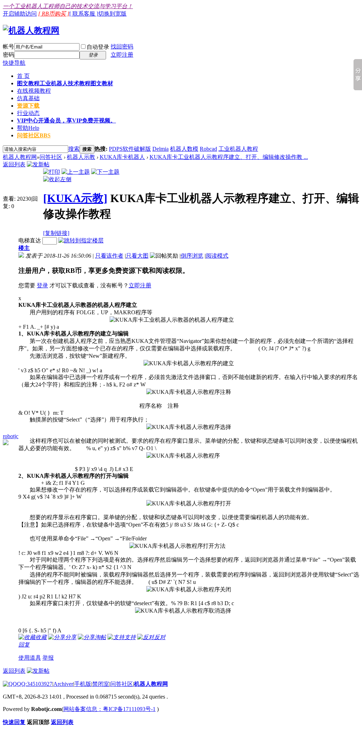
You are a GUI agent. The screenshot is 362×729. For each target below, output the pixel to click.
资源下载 (28, 106)
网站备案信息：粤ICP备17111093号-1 (109, 709)
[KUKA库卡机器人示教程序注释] (188, 392)
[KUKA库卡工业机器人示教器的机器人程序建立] (172, 320)
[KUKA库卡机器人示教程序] (183, 456)
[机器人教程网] (31, 30)
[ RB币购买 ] (53, 14)
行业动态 (28, 113)
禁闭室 (100, 684)
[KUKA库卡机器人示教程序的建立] (189, 363)
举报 (48, 658)
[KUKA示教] (75, 198)
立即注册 (122, 55)
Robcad (208, 149)
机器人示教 (81, 157)
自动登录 (98, 47)
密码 (8, 55)
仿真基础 (28, 98)
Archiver (63, 684)
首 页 (23, 76)
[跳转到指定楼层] (81, 240)
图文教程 (65, 83)
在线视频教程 (34, 91)
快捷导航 (14, 63)
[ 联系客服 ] (83, 14)
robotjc (10, 436)
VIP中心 (66, 120)
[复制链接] (56, 233)
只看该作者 (109, 256)
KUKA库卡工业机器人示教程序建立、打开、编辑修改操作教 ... (229, 157)
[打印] (51, 172)
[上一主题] (76, 172)
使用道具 (29, 658)
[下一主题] (105, 172)
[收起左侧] (57, 179)
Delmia (160, 149)
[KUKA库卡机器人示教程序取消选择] (183, 611)
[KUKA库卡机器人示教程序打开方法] (177, 546)
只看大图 (137, 256)
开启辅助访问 (20, 14)
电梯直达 (29, 240)
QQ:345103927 (34, 684)
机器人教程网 (20, 157)
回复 (24, 645)
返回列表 (14, 164)
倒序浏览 (192, 256)
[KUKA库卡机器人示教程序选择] (188, 427)
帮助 (28, 128)
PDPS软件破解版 (130, 149)
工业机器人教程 (238, 149)
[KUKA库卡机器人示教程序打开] (188, 503)
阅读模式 (217, 256)
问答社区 (34, 135)
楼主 (24, 248)
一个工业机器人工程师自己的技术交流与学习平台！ (68, 6)
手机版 (82, 684)
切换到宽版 (112, 14)
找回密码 (122, 47)
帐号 (8, 47)
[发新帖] (38, 164)
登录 (42, 285)
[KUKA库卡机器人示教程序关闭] (188, 589)
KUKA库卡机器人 (122, 157)
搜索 (74, 149)
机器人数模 (184, 149)
